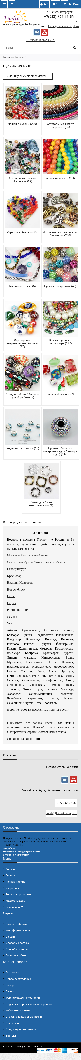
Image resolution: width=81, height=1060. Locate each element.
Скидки (10, 936)
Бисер (10, 985)
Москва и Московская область (27, 555)
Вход (76, 4)
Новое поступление (18, 978)
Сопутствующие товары (21, 1029)
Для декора (13, 1022)
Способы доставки (17, 942)
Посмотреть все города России (30, 722)
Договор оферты (16, 923)
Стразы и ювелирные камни (24, 1016)
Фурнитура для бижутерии (23, 997)
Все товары (13, 972)
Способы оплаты (17, 949)
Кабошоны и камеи (18, 1010)
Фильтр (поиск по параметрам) (28, 76)
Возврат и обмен (16, 955)
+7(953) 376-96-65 (40, 40)
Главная (8, 57)
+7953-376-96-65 (66, 803)
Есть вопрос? (14, 907)
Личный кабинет (16, 881)
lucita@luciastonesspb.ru (63, 26)
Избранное (13, 888)
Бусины (10, 991)
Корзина (11, 869)
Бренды (11, 1035)
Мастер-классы (15, 900)
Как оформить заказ (18, 930)
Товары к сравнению (19, 894)
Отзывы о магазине (16, 855)
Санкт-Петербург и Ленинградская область (36, 562)
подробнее (9, 848)
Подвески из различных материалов (29, 1004)
